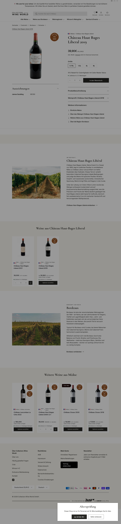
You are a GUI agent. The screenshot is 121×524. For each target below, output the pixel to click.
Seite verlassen (96, 517)
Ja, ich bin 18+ (79, 517)
